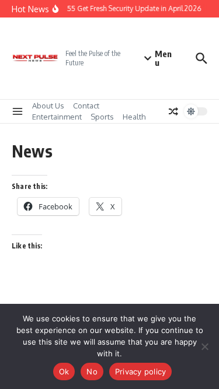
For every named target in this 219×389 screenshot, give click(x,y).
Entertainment (57, 116)
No (92, 371)
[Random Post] (173, 111)
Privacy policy (140, 371)
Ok (64, 371)
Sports (102, 116)
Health (134, 116)
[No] (204, 346)
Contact (86, 105)
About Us (48, 105)
